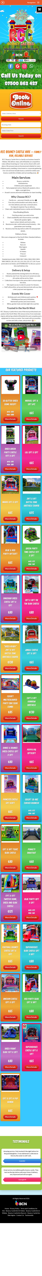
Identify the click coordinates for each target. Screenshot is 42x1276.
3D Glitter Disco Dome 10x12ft (10, 402)
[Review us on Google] (17, 66)
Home (7, 1208)
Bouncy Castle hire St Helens (15, 1211)
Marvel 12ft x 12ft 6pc (31, 402)
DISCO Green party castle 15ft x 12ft (10, 452)
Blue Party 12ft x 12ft (31, 900)
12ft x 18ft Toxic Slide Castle (10, 851)
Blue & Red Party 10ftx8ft (10, 551)
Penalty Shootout (31, 851)
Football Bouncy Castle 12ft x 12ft (10, 950)
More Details (10, 419)
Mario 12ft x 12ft (10, 502)
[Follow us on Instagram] (24, 66)
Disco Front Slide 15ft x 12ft (10, 1050)
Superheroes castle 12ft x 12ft (32, 1050)
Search (21, 136)
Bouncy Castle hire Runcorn (17, 1213)
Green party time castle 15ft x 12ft (31, 552)
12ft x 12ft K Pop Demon (10, 1100)
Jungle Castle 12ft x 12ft (31, 651)
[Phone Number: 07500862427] (21, 84)
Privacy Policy (14, 1208)
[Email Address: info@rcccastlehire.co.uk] (21, 49)
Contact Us (20, 1215)
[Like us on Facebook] (10, 66)
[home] (2, 2)
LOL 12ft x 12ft (31, 452)
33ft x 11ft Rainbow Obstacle (32, 701)
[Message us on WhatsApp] (31, 66)
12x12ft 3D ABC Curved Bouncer (31, 801)
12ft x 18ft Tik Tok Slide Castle (31, 601)
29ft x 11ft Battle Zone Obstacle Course (31, 502)
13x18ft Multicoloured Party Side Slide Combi (10, 701)
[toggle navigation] (38, 2)
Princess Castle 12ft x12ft (10, 801)
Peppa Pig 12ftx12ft (31, 751)
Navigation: (31, 2)
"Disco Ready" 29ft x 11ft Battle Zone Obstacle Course (10, 652)
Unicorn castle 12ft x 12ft (10, 1000)
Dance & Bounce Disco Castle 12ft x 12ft (10, 751)
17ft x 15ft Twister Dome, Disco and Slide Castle (10, 901)
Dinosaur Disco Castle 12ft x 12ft (10, 602)
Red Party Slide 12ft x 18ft (31, 1000)
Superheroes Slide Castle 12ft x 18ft (31, 950)
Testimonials (29, 1215)
